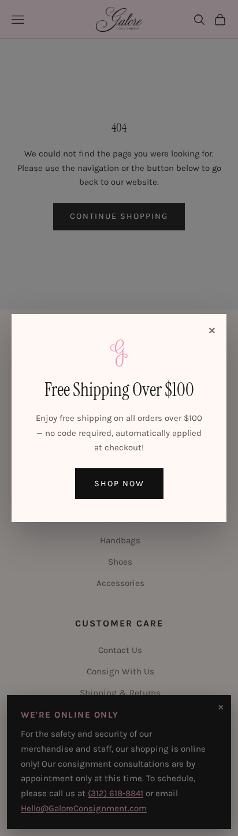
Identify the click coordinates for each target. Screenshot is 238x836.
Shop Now (119, 483)
